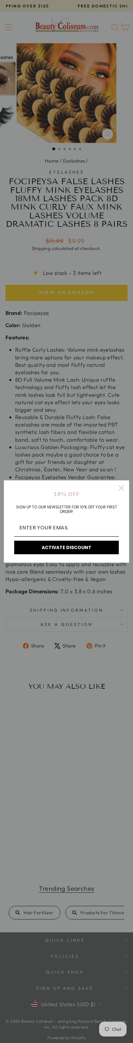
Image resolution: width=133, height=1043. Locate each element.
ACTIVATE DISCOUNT (66, 547)
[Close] (121, 488)
